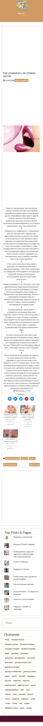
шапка (28, 708)
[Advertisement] (21, 50)
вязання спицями (28, 649)
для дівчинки (20, 658)
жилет (14, 676)
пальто (8, 694)
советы (32, 458)
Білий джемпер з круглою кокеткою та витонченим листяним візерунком (23, 554)
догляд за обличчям (13, 671)
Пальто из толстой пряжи (23, 599)
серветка (15, 699)
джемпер (15, 653)
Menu (22, 13)
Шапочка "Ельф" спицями (23, 544)
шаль (22, 708)
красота (24, 458)
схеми (14, 703)
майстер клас (23, 685)
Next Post (34, 465)
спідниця (24, 699)
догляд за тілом (29, 671)
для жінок (9, 662)
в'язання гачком (17, 639)
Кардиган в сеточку (21, 569)
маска (33, 685)
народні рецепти (11, 689)
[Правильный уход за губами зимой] (10, 409)
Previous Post (11, 465)
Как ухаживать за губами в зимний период (27, 417)
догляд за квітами (12, 667)
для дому (24, 653)
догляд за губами (12, 458)
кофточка (17, 680)
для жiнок (31, 658)
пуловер (22, 694)
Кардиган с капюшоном (22, 537)
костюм (8, 680)
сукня (32, 699)
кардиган (30, 676)
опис (22, 689)
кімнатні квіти (10, 685)
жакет (7, 676)
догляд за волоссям (23, 662)
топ (20, 703)
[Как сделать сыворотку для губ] (10, 433)
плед (15, 694)
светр (7, 699)
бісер (7, 639)
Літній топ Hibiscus (20, 562)
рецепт (30, 694)
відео (7, 653)
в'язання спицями (27, 644)
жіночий (22, 676)
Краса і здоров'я (21, 80)
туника (26, 703)
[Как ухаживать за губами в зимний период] (27, 409)
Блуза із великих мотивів (23, 584)
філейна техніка (11, 708)
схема (7, 703)
